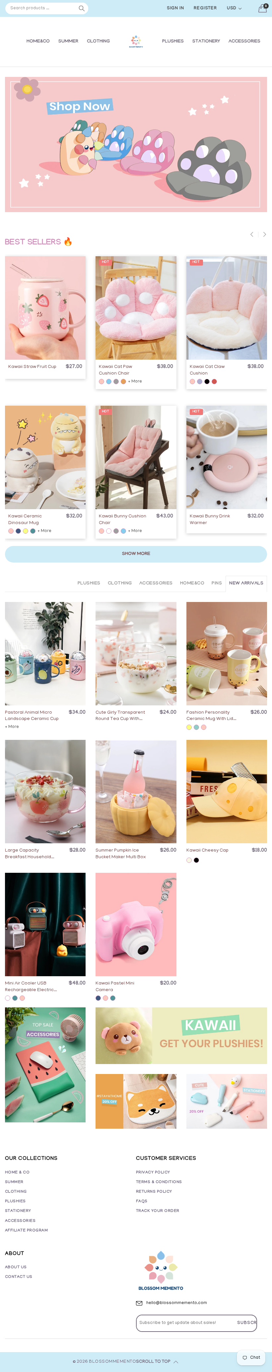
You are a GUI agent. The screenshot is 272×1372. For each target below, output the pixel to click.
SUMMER (68, 41)
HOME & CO (17, 1172)
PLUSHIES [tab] (89, 583)
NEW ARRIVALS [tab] (246, 583)
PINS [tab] (217, 583)
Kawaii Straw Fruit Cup (32, 367)
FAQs (142, 1201)
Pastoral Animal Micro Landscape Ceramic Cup (32, 716)
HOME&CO (38, 41)
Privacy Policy (153, 1172)
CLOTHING (98, 41)
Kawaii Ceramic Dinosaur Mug (25, 520)
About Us (16, 1267)
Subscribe (250, 1323)
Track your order (157, 1211)
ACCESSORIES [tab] (156, 583)
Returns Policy (154, 1192)
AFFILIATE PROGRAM (26, 1230)
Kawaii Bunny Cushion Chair (122, 520)
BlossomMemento (112, 1361)
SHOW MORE (136, 554)
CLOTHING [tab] (120, 583)
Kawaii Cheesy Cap (207, 850)
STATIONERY (206, 41)
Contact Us (19, 1277)
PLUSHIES (173, 41)
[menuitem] (38, 42)
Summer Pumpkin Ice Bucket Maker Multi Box (121, 854)
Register (205, 8)
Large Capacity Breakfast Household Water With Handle (28, 854)
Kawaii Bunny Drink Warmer (210, 520)
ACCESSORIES (244, 41)
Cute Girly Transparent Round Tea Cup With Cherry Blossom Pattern (121, 716)
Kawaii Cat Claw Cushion (207, 370)
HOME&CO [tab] (192, 583)
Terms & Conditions (159, 1182)
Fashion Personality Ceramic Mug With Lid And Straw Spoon (209, 716)
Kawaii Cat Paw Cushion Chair (115, 370)
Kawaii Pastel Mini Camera (115, 987)
